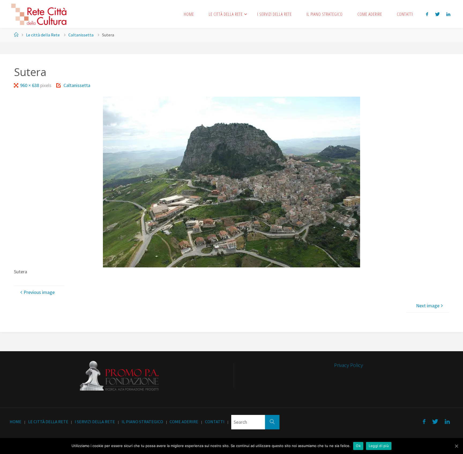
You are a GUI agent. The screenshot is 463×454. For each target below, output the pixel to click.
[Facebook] (427, 14)
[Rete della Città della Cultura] (38, 14)
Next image (427, 305)
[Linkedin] (448, 14)
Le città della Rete (43, 34)
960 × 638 (30, 85)
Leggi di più (379, 446)
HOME (15, 421)
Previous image (39, 292)
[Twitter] (437, 14)
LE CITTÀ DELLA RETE (48, 421)
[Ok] (456, 446)
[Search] (272, 422)
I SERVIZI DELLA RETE (95, 421)
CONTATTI (215, 421)
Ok (358, 446)
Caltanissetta (81, 34)
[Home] (16, 34)
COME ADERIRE (184, 421)
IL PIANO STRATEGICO (142, 421)
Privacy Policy (348, 365)
